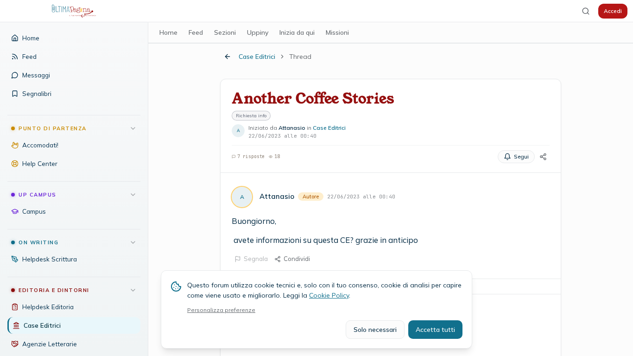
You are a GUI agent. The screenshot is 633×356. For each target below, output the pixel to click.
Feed (196, 32)
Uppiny (257, 32)
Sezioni (225, 32)
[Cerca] (586, 11)
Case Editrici (257, 56)
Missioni (337, 32)
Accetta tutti (435, 329)
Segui (521, 156)
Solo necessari (375, 329)
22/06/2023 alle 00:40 (361, 196)
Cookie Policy (329, 295)
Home (168, 32)
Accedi (613, 10)
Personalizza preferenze (221, 309)
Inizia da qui (297, 32)
